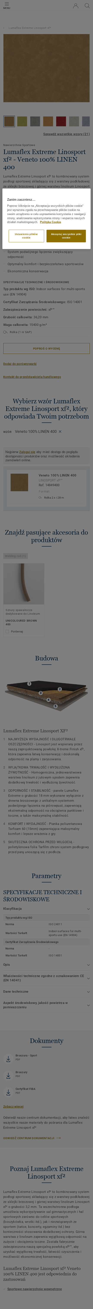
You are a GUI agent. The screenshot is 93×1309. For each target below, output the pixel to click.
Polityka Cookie (50, 222)
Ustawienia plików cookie (26, 236)
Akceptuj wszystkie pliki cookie (66, 236)
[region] (46, 219)
